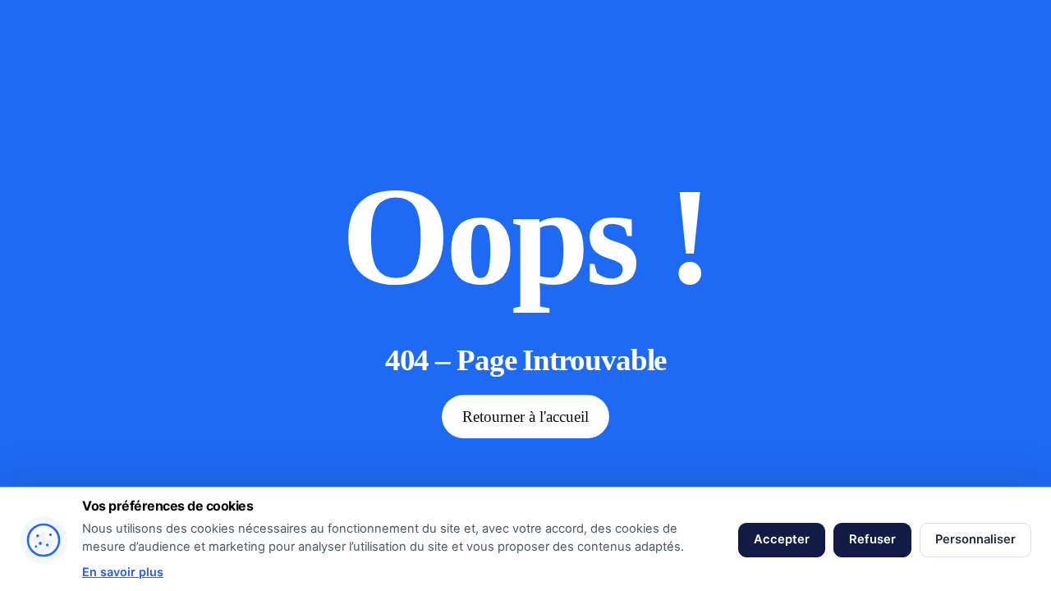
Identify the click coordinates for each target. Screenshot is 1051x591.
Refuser (872, 539)
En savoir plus (122, 572)
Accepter (782, 539)
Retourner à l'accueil (525, 416)
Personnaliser (975, 539)
